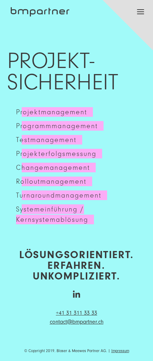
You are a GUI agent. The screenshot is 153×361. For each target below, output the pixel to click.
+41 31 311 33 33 (76, 313)
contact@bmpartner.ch (77, 322)
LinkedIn (76, 294)
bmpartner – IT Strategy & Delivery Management (40, 8)
